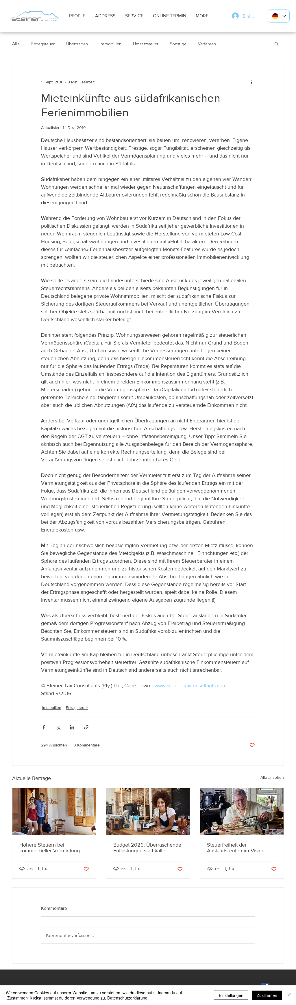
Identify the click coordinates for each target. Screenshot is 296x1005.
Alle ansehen (272, 777)
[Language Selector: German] (279, 16)
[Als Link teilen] (86, 727)
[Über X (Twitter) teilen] (58, 727)
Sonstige (178, 43)
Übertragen (77, 43)
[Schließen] (289, 995)
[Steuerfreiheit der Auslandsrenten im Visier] (242, 811)
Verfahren (207, 43)
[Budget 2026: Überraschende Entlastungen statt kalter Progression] (148, 811)
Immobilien (110, 43)
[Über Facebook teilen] (44, 727)
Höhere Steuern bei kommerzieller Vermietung (49, 848)
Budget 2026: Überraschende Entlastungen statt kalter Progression (147, 848)
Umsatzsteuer (145, 43)
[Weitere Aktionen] (251, 81)
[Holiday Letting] (54, 811)
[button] (276, 43)
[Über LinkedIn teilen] (72, 727)
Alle (16, 43)
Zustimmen (267, 995)
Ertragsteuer (43, 43)
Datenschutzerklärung (127, 998)
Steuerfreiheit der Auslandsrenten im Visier (235, 848)
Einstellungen (231, 995)
